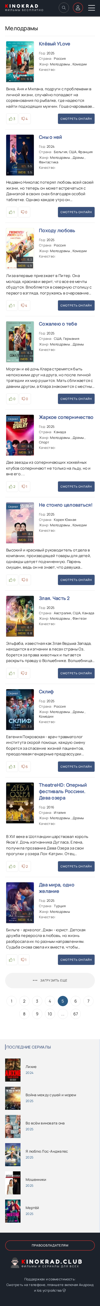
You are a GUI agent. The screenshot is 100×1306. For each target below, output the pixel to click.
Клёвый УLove (54, 44)
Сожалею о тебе (58, 324)
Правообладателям (50, 1245)
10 (50, 1014)
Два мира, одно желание (56, 888)
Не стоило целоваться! (66, 505)
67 (75, 1014)
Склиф (46, 691)
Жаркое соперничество (66, 417)
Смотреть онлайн (76, 119)
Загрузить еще (53, 980)
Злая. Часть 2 (54, 598)
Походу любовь (57, 230)
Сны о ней (50, 137)
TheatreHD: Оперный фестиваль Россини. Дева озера (63, 791)
